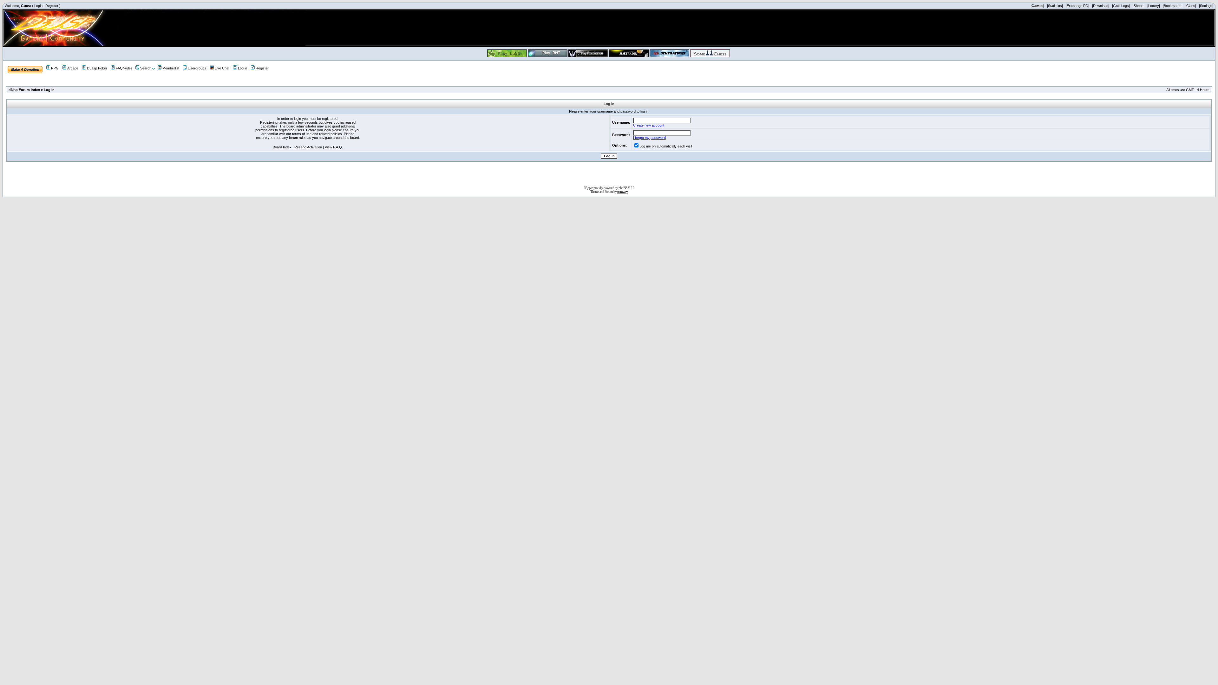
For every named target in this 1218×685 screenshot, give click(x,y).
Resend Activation (308, 147)
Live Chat (222, 68)
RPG (55, 68)
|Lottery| (1153, 6)
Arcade (72, 68)
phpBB (623, 188)
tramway (622, 191)
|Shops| (1138, 6)
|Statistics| (1055, 6)
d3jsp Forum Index (24, 90)
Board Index (282, 147)
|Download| (1100, 6)
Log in (242, 68)
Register (51, 6)
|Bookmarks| (1172, 6)
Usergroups (197, 68)
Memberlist (170, 68)
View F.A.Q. (334, 147)
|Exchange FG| (1077, 6)
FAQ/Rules (124, 68)
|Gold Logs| (1121, 6)
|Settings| (1206, 6)
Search (145, 68)
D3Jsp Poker (97, 68)
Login (38, 6)
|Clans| (1190, 6)
